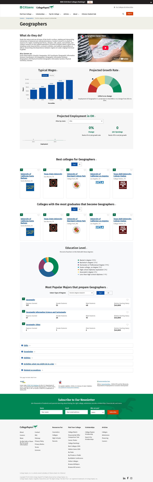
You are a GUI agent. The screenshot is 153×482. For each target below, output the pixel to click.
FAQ (36, 435)
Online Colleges (73, 461)
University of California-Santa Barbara (27, 176)
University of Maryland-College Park (76, 175)
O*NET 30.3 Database (33, 385)
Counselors (56, 432)
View (90, 2)
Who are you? (94, 408)
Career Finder (72, 440)
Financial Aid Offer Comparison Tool (74, 436)
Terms (37, 447)
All (79, 164)
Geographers (30, 18)
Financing (105, 438)
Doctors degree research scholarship (77, 293)
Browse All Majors (74, 464)
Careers (22, 18)
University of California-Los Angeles (99, 175)
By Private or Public (74, 455)
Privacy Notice (39, 444)
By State (71, 452)
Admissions (105, 435)
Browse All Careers (74, 467)
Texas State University (53, 174)
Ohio (70, 121)
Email (67, 408)
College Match (72, 432)
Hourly (51, 75)
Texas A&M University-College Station (123, 175)
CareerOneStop (105, 384)
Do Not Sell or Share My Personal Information (26, 443)
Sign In (130, 13)
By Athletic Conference (75, 458)
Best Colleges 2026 (74, 446)
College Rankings (73, 443)
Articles (66, 14)
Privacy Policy (39, 441)
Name (42, 408)
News (21, 438)
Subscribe (113, 412)
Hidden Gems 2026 (74, 449)
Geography (30, 300)
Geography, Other (33, 325)
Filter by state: (61, 121)
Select (93, 412)
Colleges (55, 435)
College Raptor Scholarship (90, 433)
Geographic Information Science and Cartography (46, 312)
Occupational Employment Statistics (69, 387)
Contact (37, 432)
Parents (54, 441)
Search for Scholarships (89, 438)
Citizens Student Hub (89, 14)
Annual (45, 75)
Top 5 (74, 164)
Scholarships (40, 14)
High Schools (56, 438)
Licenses (37, 450)
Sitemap (37, 438)
